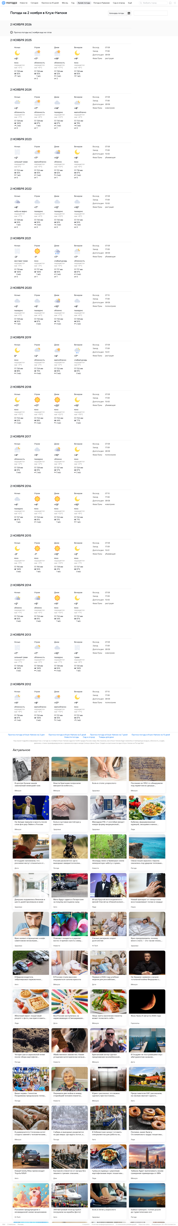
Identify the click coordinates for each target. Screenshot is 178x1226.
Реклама (20, 1224)
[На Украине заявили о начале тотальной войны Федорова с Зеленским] (147, 969)
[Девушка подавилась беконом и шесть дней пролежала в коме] (31, 891)
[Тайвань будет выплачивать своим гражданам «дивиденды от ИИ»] (147, 1162)
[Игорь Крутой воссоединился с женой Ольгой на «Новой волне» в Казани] (108, 891)
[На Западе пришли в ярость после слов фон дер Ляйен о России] (31, 814)
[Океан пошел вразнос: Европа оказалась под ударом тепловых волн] (147, 852)
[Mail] (3, 3)
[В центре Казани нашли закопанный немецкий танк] (31, 775)
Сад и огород (89, 737)
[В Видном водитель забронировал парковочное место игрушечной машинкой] (31, 969)
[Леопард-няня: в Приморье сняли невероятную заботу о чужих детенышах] (108, 852)
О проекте (85, 1224)
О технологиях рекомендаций (126, 1224)
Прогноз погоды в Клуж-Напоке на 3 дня (26, 735)
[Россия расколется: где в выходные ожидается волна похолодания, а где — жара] (69, 852)
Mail (3, 1224)
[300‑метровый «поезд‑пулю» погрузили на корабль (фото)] (69, 1201)
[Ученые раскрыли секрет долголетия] (108, 930)
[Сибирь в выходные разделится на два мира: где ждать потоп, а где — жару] (69, 1124)
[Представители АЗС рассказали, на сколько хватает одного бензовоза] (147, 1085)
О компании (11, 1224)
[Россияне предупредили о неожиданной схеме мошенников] (31, 1201)
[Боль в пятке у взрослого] (108, 1201)
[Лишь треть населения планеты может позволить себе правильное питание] (108, 1007)
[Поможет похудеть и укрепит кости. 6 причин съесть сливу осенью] (69, 930)
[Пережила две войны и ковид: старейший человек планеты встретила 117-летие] (69, 1085)
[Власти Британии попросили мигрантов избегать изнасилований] (69, 775)
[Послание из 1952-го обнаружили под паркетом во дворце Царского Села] (147, 775)
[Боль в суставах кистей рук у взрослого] (69, 814)
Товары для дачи (106, 737)
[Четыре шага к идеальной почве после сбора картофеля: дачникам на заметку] (31, 1046)
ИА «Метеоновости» (169, 1224)
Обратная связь (144, 1224)
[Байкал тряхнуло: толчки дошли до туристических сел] (147, 1201)
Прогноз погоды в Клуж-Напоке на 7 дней (109, 735)
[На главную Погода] (11, 3)
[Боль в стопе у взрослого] (108, 775)
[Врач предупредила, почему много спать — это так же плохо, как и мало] (147, 930)
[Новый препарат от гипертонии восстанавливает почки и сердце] (147, 891)
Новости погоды (71, 737)
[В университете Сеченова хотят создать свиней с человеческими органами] (31, 1124)
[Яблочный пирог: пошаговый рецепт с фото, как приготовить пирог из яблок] (31, 1007)
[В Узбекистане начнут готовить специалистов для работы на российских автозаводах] (108, 1124)
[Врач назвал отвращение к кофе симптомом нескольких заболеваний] (31, 930)
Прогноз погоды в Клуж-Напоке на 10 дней (151, 735)
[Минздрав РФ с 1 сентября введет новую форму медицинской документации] (108, 814)
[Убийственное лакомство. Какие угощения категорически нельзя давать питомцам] (69, 1046)
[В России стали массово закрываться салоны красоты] (69, 969)
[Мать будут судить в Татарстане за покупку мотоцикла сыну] (69, 891)
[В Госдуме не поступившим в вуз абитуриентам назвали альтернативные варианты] (147, 1046)
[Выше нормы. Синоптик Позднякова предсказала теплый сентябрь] (31, 1085)
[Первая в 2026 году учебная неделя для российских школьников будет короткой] (108, 969)
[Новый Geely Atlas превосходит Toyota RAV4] (31, 1162)
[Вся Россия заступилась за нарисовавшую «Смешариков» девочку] (69, 1007)
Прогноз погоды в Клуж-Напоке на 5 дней (67, 735)
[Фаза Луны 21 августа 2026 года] (147, 1007)
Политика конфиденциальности (103, 1224)
